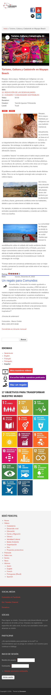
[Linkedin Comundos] (39, 18)
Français (7, 359)
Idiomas (7, 563)
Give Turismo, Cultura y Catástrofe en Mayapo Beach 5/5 (19, 274)
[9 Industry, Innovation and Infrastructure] (40, 446)
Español (7, 364)
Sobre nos (8, 555)
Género (9, 536)
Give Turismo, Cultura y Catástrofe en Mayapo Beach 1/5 (11, 274)
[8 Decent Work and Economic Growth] (25, 446)
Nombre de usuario (9, 660)
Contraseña (6, 666)
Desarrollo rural (12, 528)
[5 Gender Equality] (25, 430)
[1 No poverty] (9, 414)
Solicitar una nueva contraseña (16, 671)
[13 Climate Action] (9, 479)
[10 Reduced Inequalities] (9, 463)
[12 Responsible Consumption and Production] (40, 463)
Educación (11, 531)
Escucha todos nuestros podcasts (27, 377)
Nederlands (8, 353)
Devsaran (23, 691)
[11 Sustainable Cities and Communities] (25, 463)
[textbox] (10, 339)
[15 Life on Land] (40, 479)
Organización (12, 544)
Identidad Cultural (13, 539)
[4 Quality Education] (9, 430)
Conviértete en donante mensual (14, 329)
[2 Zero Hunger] (25, 414)
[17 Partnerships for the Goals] (25, 495)
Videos (6, 523)
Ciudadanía (11, 526)
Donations (5, 607)
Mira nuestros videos (20, 370)
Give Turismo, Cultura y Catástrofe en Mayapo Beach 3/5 (15, 274)
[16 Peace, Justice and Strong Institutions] (9, 495)
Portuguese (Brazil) (14, 574)
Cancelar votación (9, 274)
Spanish (10, 577)
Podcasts (7, 553)
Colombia (12, 111)
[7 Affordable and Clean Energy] (9, 446)
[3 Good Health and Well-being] (40, 414)
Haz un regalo (18, 384)
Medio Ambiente (13, 542)
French (9, 571)
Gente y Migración (14, 534)
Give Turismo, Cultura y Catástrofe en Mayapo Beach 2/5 (13, 274)
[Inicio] (10, 8)
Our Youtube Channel (10, 602)
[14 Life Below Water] (25, 479)
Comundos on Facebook (11, 597)
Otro (8, 547)
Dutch (9, 566)
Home (6, 520)
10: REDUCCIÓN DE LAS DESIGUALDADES (18, 92)
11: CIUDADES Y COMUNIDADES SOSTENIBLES (20, 95)
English (7, 356)
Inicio (5, 29)
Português (8, 361)
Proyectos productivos (15, 550)
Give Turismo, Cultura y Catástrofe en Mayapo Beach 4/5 (17, 274)
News (6, 561)
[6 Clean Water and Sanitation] (40, 430)
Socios (6, 558)
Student (4, 111)
